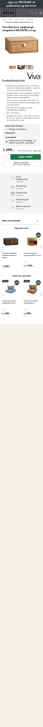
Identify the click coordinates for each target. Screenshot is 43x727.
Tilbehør (10, 19)
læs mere (37, 151)
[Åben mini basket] (36, 13)
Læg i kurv (25, 157)
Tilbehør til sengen (19, 19)
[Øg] (7, 155)
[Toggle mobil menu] (40, 13)
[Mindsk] (7, 158)
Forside (4, 19)
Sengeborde (30, 19)
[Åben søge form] (31, 13)
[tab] (12, 67)
